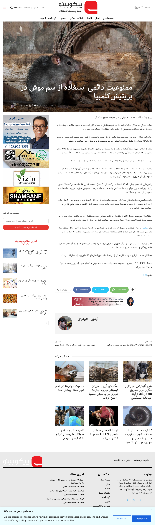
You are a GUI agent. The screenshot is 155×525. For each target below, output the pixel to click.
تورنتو (57, 425)
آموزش (58, 380)
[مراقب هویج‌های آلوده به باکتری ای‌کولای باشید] (10, 298)
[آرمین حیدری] (14, 106)
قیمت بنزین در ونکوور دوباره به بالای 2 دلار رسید (75, 345)
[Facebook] (127, 500)
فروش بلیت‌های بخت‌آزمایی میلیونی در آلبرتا (33, 282)
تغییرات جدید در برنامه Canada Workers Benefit (129, 345)
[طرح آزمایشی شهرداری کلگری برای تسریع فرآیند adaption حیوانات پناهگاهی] (137, 371)
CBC (144, 275)
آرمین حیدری (28, 105)
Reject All (122, 519)
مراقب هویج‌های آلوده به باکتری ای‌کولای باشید (34, 297)
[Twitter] (140, 500)
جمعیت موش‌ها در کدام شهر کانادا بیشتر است (69, 388)
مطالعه (145, 228)
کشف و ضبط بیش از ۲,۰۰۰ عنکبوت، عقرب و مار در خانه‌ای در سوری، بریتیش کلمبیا (138, 436)
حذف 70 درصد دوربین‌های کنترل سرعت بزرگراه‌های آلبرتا (33, 252)
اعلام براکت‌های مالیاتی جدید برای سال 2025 (33, 312)
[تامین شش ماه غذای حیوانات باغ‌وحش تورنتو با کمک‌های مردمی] (69, 416)
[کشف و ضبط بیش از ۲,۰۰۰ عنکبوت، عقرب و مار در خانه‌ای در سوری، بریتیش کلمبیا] (137, 416)
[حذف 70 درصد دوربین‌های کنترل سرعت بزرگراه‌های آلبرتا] (10, 253)
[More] (133, 290)
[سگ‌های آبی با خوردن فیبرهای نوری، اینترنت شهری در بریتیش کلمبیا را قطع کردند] (103, 371)
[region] (77, 516)
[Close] (152, 509)
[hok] (26, 158)
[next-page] (42, 323)
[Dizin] (26, 177)
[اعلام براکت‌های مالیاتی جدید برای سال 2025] (10, 313)
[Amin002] (26, 132)
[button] (15, 7)
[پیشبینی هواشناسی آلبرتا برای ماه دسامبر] (10, 268)
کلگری (125, 380)
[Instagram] (134, 500)
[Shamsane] (26, 195)
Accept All (142, 519)
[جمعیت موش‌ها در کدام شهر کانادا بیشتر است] (69, 371)
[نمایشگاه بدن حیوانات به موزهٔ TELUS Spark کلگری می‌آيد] (103, 416)
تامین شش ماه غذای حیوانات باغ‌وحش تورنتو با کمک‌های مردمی (70, 434)
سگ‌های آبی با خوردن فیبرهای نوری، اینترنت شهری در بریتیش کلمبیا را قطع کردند (103, 392)
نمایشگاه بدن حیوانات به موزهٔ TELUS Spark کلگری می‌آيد (104, 434)
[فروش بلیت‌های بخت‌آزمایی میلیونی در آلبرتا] (10, 283)
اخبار (91, 380)
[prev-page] (47, 323)
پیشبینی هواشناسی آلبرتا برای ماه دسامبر (33, 267)
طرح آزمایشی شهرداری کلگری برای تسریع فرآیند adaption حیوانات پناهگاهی (138, 392)
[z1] (103, 301)
